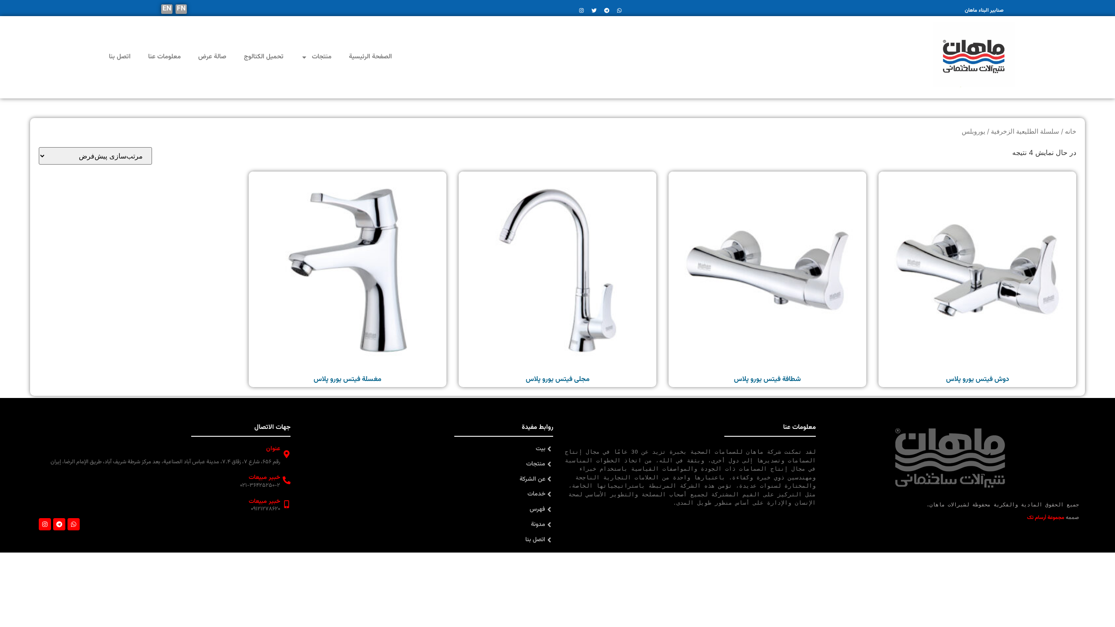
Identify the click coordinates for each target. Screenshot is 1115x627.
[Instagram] (45, 524)
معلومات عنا (164, 57)
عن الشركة (532, 479)
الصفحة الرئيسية (370, 57)
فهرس (537, 509)
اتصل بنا (120, 57)
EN (166, 8)
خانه (1070, 131)
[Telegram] (59, 524)
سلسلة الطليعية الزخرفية (1025, 131)
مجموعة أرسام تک (1045, 518)
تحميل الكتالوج (264, 57)
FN (181, 8)
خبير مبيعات (264, 477)
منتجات (321, 57)
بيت (540, 449)
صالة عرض (212, 57)
